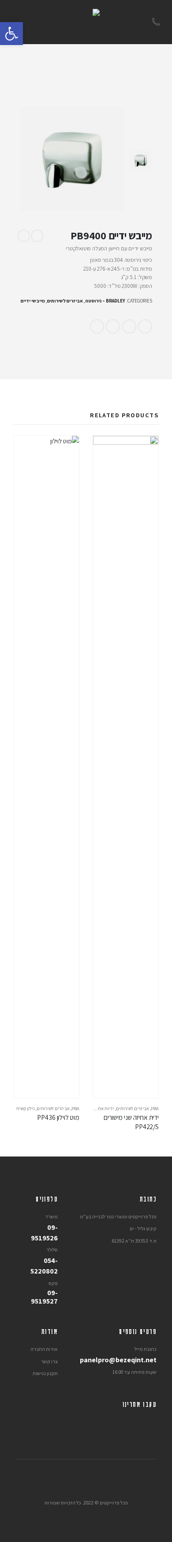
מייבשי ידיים (33, 301)
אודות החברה (44, 1348)
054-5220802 (44, 1265)
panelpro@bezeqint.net (118, 1359)
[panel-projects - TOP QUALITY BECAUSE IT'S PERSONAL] (86, 22)
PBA (155, 1108)
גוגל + (113, 326)
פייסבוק (145, 326)
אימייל (97, 326)
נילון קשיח (25, 1108)
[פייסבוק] (150, 1422)
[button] (11, 33)
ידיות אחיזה (103, 1108)
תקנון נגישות (45, 1373)
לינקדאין (129, 326)
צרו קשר (49, 1361)
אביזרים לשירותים (65, 301)
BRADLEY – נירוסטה (105, 301)
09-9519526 (44, 1232)
